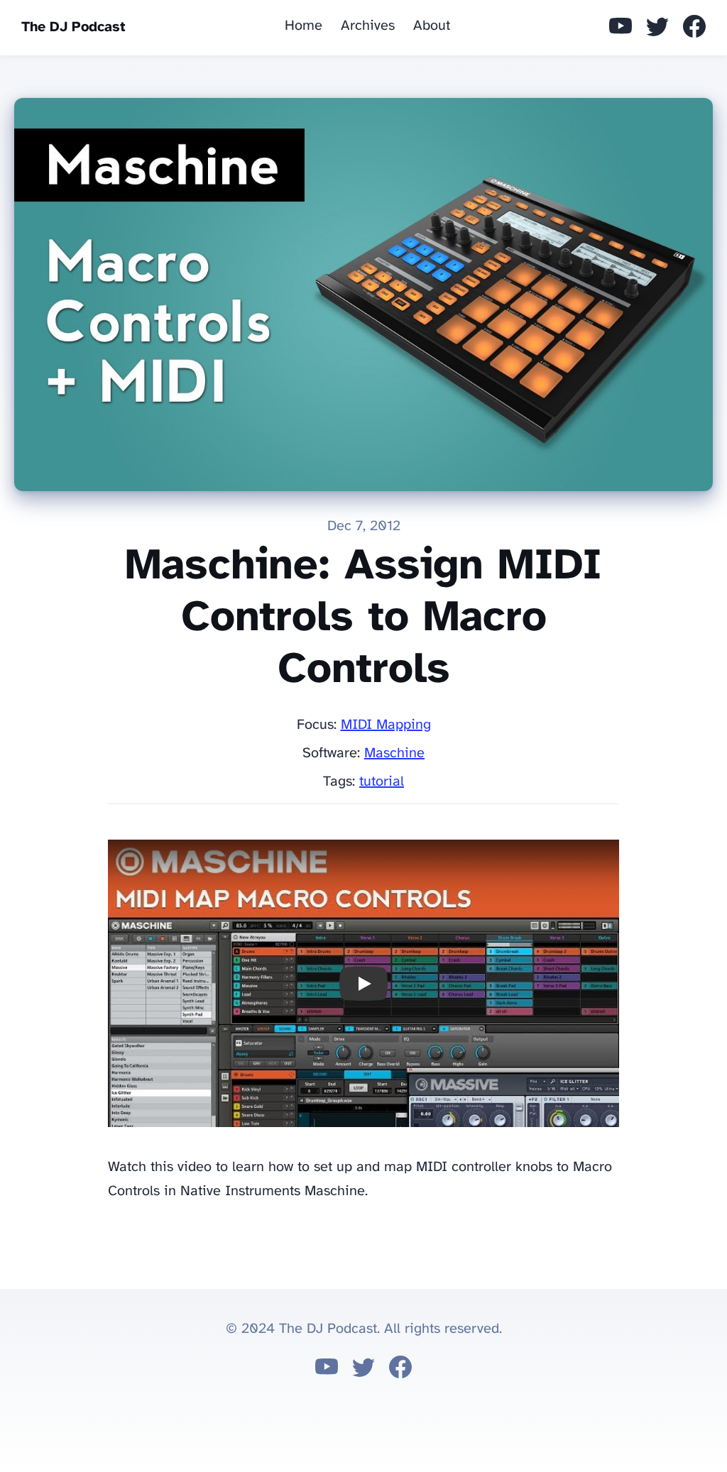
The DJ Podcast (73, 27)
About (431, 25)
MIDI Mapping (386, 725)
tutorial (381, 781)
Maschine (394, 753)
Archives (368, 25)
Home (303, 25)
